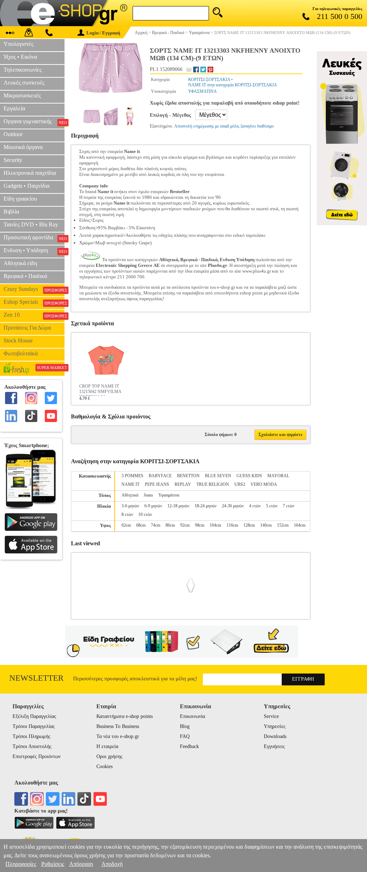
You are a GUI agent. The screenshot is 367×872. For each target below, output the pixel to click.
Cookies (104, 766)
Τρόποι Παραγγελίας (34, 726)
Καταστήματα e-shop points (124, 716)
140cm (266, 525)
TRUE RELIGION (212, 484)
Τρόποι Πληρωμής (32, 736)
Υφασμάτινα (168, 495)
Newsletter (36, 678)
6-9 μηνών (153, 505)
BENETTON (188, 475)
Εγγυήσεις (274, 746)
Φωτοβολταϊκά (21, 353)
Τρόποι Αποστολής (32, 746)
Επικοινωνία (192, 716)
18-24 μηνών (205, 505)
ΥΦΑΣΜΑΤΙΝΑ (202, 91)
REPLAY (183, 484)
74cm (155, 525)
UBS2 (239, 484)
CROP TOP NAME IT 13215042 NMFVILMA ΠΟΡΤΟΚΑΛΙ (100, 390)
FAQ (185, 736)
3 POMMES (132, 475)
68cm (141, 525)
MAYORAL (278, 475)
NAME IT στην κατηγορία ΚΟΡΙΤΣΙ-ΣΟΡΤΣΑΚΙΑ (232, 84)
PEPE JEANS (157, 484)
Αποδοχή (112, 864)
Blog (185, 726)
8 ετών (127, 514)
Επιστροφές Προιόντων (37, 756)
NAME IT (130, 484)
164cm (299, 525)
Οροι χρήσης (109, 756)
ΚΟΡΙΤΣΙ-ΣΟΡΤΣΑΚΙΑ (209, 79)
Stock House (18, 340)
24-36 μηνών (233, 505)
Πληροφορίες (20, 864)
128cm (249, 525)
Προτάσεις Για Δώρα (27, 328)
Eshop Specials (34, 302)
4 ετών (255, 505)
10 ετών (145, 514)
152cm (283, 525)
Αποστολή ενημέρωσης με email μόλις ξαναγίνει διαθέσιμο (224, 126)
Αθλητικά (129, 495)
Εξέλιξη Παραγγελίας (34, 716)
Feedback (189, 746)
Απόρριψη (81, 864)
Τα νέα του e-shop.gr (117, 736)
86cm (170, 525)
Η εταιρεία (107, 746)
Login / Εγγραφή (103, 32)
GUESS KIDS (249, 475)
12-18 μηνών (178, 505)
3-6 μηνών (130, 505)
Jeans (148, 495)
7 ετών (288, 505)
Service (271, 716)
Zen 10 (34, 315)
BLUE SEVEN (218, 475)
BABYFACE (160, 475)
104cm (215, 525)
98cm (199, 525)
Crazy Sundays (34, 289)
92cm (185, 525)
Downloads (275, 736)
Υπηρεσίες (275, 726)
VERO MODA (264, 484)
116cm (232, 525)
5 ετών (271, 505)
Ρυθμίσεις (52, 864)
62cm (126, 525)
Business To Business (117, 726)
